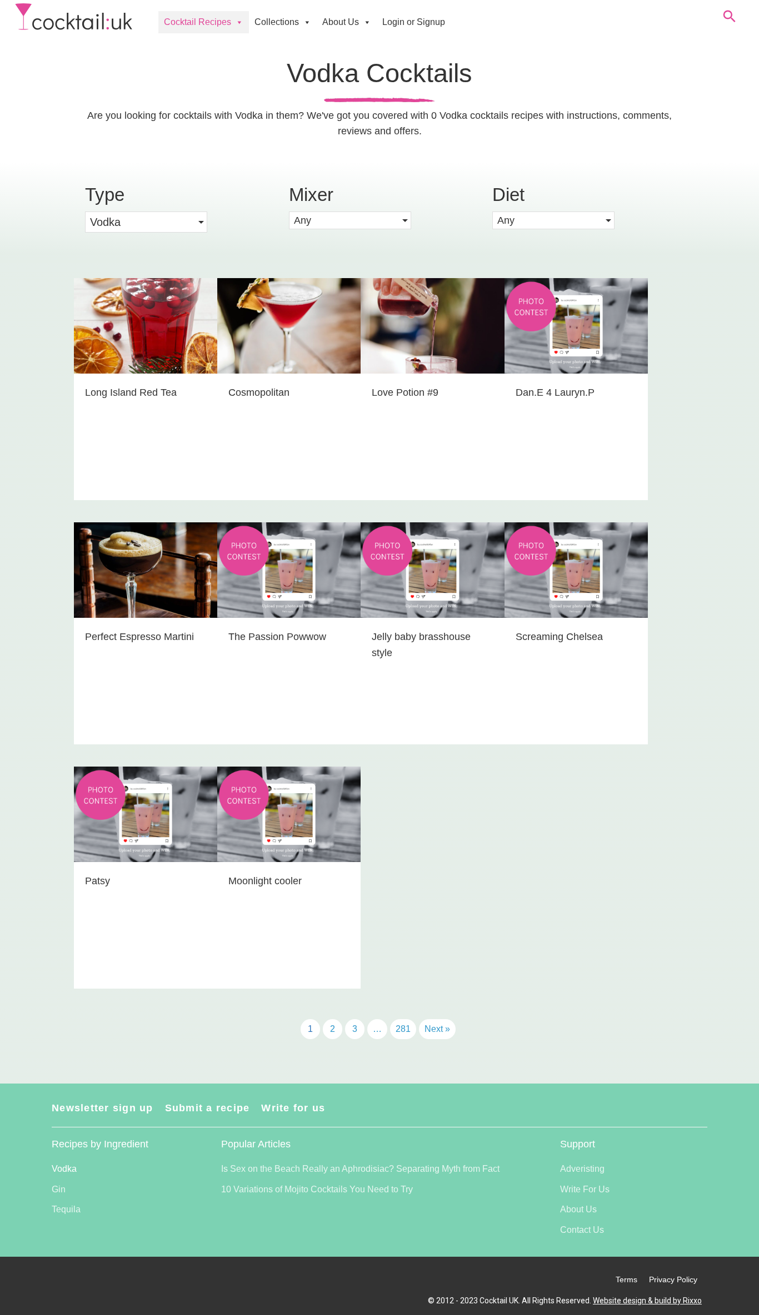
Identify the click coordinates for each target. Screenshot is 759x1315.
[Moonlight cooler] (289, 878)
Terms (626, 1279)
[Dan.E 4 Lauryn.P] (576, 389)
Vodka (64, 1168)
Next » (437, 1029)
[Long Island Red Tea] (145, 389)
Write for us (293, 1108)
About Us (340, 22)
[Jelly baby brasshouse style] (432, 633)
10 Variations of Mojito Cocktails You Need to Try (317, 1189)
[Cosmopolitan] (289, 389)
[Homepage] (73, 16)
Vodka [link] (105, 222)
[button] (350, 220)
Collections (276, 22)
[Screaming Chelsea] (576, 633)
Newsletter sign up (102, 1108)
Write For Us (585, 1189)
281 (403, 1029)
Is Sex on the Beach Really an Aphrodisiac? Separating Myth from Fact (360, 1168)
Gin (59, 1189)
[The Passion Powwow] (289, 633)
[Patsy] (145, 878)
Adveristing (582, 1168)
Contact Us (582, 1230)
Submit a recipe (207, 1108)
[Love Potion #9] (432, 389)
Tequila (66, 1209)
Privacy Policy (673, 1279)
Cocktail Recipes (197, 22)
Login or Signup (413, 22)
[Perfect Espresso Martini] (145, 633)
